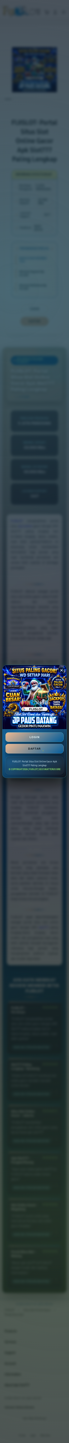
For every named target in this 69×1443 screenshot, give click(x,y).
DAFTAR (34, 748)
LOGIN (34, 737)
